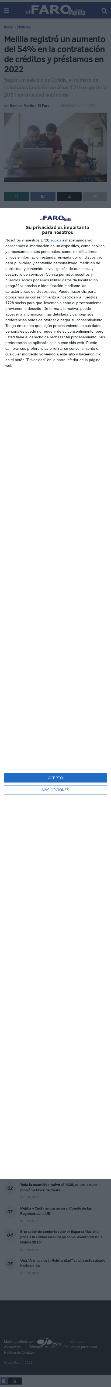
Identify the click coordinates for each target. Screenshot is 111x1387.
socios (55, 240)
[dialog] (55, 693)
